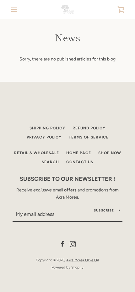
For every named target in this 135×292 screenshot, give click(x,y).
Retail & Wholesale (36, 153)
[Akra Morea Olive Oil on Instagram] (73, 244)
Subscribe (104, 210)
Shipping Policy (47, 128)
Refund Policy (89, 128)
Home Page (78, 153)
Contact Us (79, 162)
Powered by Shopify (67, 267)
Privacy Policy (44, 137)
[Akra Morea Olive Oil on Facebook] (62, 244)
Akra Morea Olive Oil (82, 260)
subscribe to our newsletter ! (67, 178)
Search (50, 162)
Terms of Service (89, 137)
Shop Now (109, 153)
